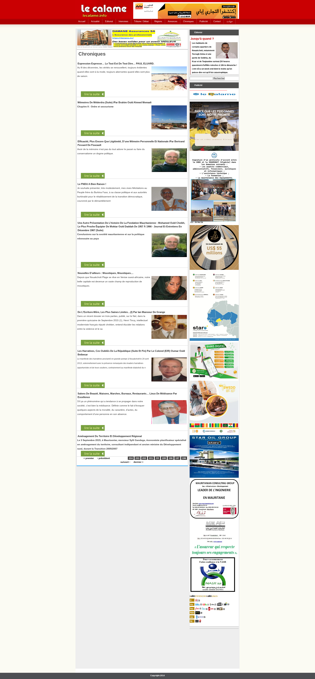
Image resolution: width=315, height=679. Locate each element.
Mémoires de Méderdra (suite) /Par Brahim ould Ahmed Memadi (114, 102)
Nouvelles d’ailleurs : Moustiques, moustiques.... (105, 273)
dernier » (138, 462)
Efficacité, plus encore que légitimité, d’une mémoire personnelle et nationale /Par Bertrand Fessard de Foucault (131, 143)
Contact (217, 21)
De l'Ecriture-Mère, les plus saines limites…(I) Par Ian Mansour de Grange (121, 312)
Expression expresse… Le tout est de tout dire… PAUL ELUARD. (116, 63)
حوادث (230, 21)
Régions (158, 21)
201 (151, 458)
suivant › (125, 462)
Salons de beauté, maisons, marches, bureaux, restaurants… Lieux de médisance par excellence (127, 395)
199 (164, 458)
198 (171, 458)
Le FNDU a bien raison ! (92, 184)
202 (144, 458)
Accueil (81, 21)
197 (177, 458)
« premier (89, 458)
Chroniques (188, 21)
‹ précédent (103, 458)
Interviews (123, 21)
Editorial (109, 21)
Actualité (95, 21)
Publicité (204, 21)
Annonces (172, 21)
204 (131, 458)
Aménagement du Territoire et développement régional (110, 436)
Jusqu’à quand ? (202, 38)
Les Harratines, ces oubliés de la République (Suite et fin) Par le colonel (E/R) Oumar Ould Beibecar (131, 352)
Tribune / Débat (141, 21)
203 (137, 458)
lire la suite (92, 94)
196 (184, 458)
